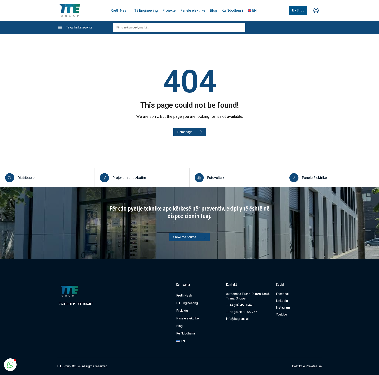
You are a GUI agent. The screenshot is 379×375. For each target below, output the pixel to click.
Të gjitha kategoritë (79, 27)
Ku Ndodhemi (232, 10)
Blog (213, 10)
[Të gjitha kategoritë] (60, 27)
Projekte (169, 10)
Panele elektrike (192, 10)
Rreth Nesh (120, 10)
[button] (10, 364)
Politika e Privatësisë (307, 366)
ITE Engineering (145, 10)
